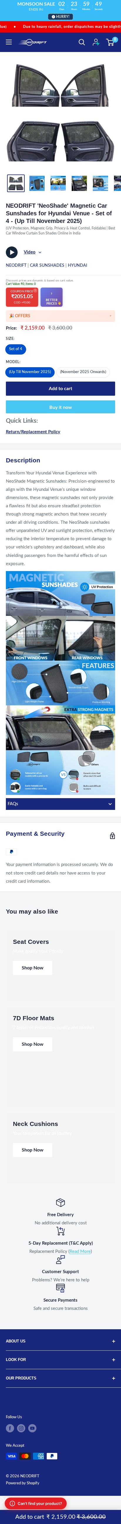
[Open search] (82, 42)
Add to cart (60, 388)
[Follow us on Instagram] (21, 1428)
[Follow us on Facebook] (10, 1428)
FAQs (13, 804)
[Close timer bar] (115, 4)
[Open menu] (9, 42)
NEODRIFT (16, 265)
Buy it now (60, 407)
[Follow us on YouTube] (32, 1428)
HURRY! (62, 17)
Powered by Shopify (22, 1483)
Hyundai (77, 265)
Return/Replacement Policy (33, 432)
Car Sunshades (47, 265)
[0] (110, 42)
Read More (80, 1251)
